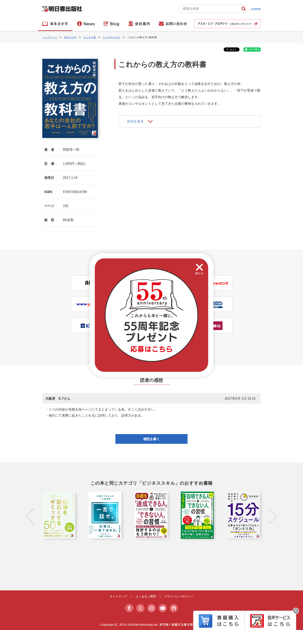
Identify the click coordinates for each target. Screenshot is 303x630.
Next (273, 516)
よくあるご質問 (146, 596)
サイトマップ (118, 596)
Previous (30, 516)
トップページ (49, 37)
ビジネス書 (89, 37)
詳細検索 (256, 9)
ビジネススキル (111, 37)
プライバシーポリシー (178, 596)
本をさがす (70, 37)
